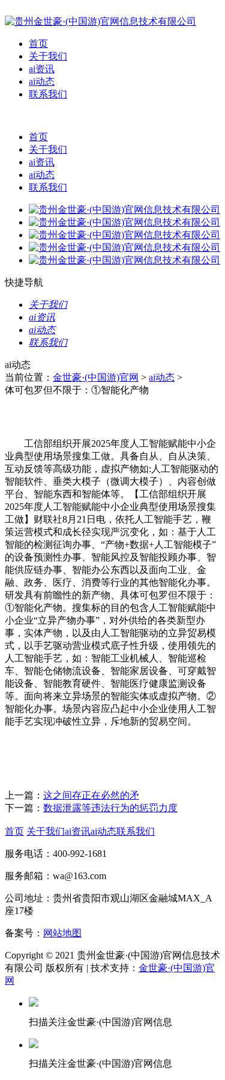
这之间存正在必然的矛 (91, 795)
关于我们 (48, 56)
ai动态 (42, 81)
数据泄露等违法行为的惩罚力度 (110, 808)
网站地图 (62, 933)
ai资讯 (42, 69)
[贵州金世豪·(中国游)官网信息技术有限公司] (100, 21)
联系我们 (48, 94)
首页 (38, 43)
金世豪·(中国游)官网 (96, 377)
